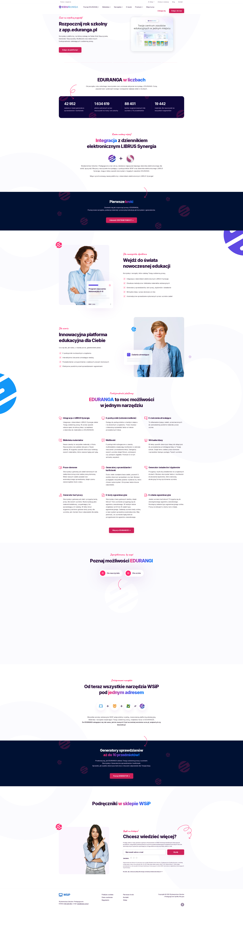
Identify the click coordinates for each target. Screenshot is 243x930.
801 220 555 (68, 923)
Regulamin (105, 919)
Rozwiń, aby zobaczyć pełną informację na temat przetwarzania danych (142, 890)
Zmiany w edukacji (163, 2)
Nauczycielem (138, 877)
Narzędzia (117, 7)
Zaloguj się (161, 11)
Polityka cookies (107, 914)
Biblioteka (105, 7)
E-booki (129, 7)
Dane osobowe (107, 916)
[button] (83, 619)
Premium (138, 7)
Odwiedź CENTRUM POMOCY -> (121, 239)
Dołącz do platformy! (70, 59)
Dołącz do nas (176, 11)
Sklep (151, 2)
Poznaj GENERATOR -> (121, 795)
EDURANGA (68, 7)
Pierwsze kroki (128, 914)
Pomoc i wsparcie (65, 2)
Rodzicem (150, 877)
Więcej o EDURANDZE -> (121, 549)
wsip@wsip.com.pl (82, 923)
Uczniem (161, 877)
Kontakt (180, 2)
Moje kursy (150, 7)
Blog (173, 2)
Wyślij (175, 871)
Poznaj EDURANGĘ (90, 7)
